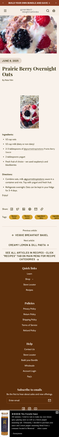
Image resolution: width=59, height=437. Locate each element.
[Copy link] (42, 209)
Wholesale (29, 365)
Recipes (29, 290)
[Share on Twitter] (18, 209)
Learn (29, 273)
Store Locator (29, 284)
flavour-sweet (27, 217)
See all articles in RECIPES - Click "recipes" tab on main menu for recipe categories (29, 256)
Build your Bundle (29, 360)
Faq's (29, 376)
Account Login (29, 371)
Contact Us (29, 349)
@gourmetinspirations (33, 149)
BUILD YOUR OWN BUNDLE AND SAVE (28, 3)
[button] (48, 11)
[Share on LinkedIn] (24, 209)
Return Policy (29, 314)
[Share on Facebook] (12, 209)
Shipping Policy (30, 319)
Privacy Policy (29, 308)
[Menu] (5, 11)
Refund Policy (29, 330)
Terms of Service (29, 325)
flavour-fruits (14, 217)
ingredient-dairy (41, 217)
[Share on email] (36, 209)
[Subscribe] (50, 400)
